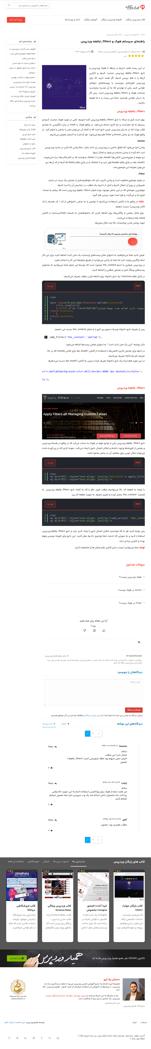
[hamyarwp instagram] (9, 1038)
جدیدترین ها (78, 861)
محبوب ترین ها (61, 861)
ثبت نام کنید (16, 958)
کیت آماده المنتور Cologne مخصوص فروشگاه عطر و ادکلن (94, 910)
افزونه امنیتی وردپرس (26, 158)
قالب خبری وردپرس (27, 148)
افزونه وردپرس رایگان (111, 19)
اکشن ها (106, 548)
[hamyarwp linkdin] (25, 1038)
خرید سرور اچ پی (28, 134)
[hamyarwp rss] (50, 1038)
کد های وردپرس (113, 34)
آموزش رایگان (90, 19)
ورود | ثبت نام (16, 19)
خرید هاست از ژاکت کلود (14, 1022)
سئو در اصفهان (29, 143)
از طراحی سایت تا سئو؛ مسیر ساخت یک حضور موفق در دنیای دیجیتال (22, 68)
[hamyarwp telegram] (33, 1038)
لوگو (135, 1022)
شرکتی (46, 861)
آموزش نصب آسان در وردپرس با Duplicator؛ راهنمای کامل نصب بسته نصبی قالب (22, 54)
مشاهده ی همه (16, 861)
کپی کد (50, 286)
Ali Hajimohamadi (134, 656)
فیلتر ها (96, 548)
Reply (50, 746)
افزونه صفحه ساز (28, 153)
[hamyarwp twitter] (17, 1038)
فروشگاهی (33, 861)
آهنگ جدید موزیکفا (27, 129)
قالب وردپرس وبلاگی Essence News (59, 908)
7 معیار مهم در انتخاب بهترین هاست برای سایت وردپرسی (23, 80)
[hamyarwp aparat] (58, 1038)
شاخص (64, 724)
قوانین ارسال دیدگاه (94, 715)
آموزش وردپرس (131, 34)
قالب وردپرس (138, 207)
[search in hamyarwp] (9, 5)
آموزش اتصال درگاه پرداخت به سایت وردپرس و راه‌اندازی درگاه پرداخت (22, 101)
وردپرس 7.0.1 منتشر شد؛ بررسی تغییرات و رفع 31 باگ (22, 89)
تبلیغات (143, 1022)
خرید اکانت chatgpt (27, 139)
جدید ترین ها (48, 724)
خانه (143, 34)
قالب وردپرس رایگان (135, 19)
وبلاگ (100, 51)
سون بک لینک (29, 124)
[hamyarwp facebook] (42, 1038)
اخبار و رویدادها (72, 19)
